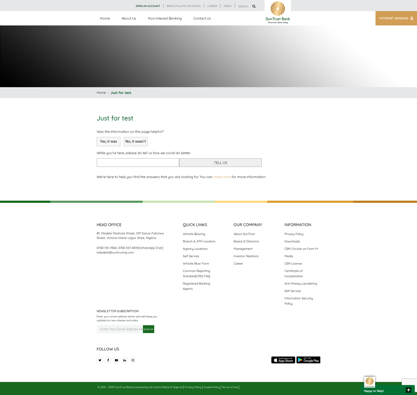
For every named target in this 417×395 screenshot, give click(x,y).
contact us (202, 18)
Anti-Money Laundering (301, 283)
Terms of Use (230, 387)
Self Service (191, 256)
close (408, 390)
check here (222, 177)
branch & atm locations (184, 6)
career (212, 6)
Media (289, 256)
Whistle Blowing (194, 234)
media (228, 6)
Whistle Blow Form (196, 263)
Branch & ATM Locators (199, 241)
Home (105, 18)
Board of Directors (246, 241)
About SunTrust (244, 234)
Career (238, 263)
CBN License (293, 263)
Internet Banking (393, 18)
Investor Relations (246, 256)
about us (129, 18)
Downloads (292, 241)
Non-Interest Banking (165, 18)
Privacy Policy (294, 234)
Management (243, 249)
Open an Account (148, 6)
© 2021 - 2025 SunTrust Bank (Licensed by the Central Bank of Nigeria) (140, 387)
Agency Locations (195, 249)
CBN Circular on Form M (301, 249)
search (243, 6)
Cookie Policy (212, 387)
